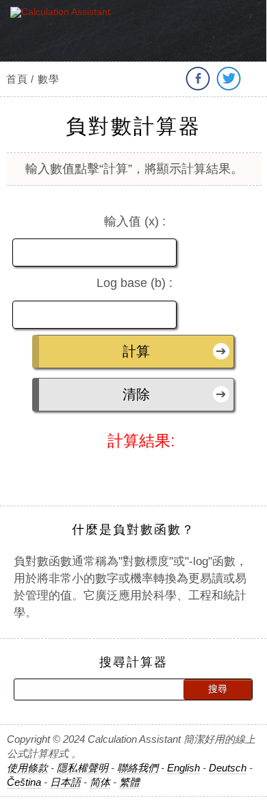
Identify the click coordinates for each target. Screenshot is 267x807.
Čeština (24, 782)
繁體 (129, 782)
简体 (100, 782)
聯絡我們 (137, 768)
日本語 (65, 782)
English (183, 768)
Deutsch (227, 768)
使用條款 (27, 768)
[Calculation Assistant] (67, 39)
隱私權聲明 (82, 768)
